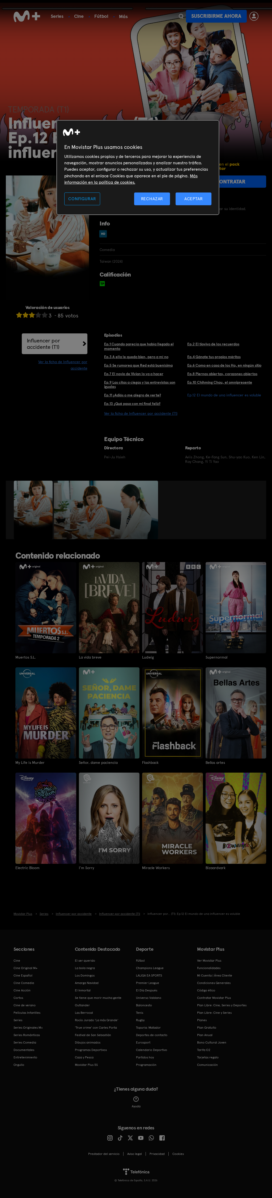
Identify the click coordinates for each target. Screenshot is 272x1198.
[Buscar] (181, 16)
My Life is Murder (30, 762)
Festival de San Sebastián (93, 1035)
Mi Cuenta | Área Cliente (214, 975)
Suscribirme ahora (216, 16)
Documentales (24, 1050)
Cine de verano (25, 1005)
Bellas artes (215, 762)
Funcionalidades (208, 968)
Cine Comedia (24, 983)
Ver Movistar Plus (209, 960)
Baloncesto (144, 1005)
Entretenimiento (25, 1057)
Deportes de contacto (151, 1035)
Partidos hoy (145, 1057)
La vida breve (90, 657)
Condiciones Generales (214, 983)
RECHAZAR (152, 198)
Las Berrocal (84, 1013)
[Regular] (32, 315)
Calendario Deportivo (151, 1050)
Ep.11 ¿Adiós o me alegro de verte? (132, 395)
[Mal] (25, 315)
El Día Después (146, 990)
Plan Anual (204, 1035)
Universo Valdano (148, 998)
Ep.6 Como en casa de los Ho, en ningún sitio (224, 365)
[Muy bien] (45, 315)
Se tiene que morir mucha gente (98, 998)
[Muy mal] (19, 315)
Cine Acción (22, 990)
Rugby (140, 1020)
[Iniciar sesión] (253, 16)
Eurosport (143, 1042)
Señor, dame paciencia (98, 762)
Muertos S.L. (25, 657)
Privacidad (157, 1154)
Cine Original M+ (25, 968)
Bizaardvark (216, 868)
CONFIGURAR (82, 198)
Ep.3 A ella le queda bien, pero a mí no (136, 357)
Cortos (18, 998)
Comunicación (207, 1065)
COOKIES (178, 1154)
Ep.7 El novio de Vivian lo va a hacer (133, 374)
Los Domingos (85, 975)
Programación (146, 1065)
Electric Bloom (27, 868)
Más (123, 16)
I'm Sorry (86, 868)
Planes (202, 1020)
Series (57, 16)
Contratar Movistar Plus (214, 998)
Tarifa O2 (203, 1050)
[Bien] (38, 315)
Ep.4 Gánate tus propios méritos (214, 357)
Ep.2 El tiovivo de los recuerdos (213, 344)
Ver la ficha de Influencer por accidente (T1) (140, 413)
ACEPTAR (193, 198)
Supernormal (216, 657)
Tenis (139, 1013)
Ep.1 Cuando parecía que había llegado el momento (139, 346)
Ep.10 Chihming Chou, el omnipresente (219, 382)
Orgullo (19, 1065)
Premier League (147, 983)
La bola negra (85, 968)
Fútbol (101, 16)
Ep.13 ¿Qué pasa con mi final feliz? (132, 403)
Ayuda (136, 1106)
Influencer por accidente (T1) (43, 343)
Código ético (206, 990)
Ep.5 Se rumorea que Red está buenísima (138, 365)
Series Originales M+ (28, 1027)
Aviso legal (134, 1154)
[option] (34, 510)
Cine (79, 16)
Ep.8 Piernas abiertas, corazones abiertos (222, 374)
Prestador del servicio (104, 1154)
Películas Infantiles (27, 1013)
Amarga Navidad (87, 983)
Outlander (82, 1005)
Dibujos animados (87, 1042)
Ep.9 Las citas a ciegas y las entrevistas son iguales (139, 384)
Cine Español (23, 975)
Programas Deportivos (91, 1050)
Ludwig (148, 657)
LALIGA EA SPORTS (149, 975)
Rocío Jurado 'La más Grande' (96, 1020)
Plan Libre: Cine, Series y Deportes (221, 1005)
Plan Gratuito (206, 1027)
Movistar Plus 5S (86, 1065)
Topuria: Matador (148, 1027)
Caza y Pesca (84, 1057)
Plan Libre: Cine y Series (214, 1013)
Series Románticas (27, 1035)
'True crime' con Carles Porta (96, 1027)
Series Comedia (25, 1042)
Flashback (150, 762)
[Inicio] (27, 16)
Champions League (150, 968)
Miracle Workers (156, 868)
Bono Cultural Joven (211, 1042)
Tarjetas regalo (208, 1057)
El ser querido (85, 960)
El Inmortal (83, 990)
